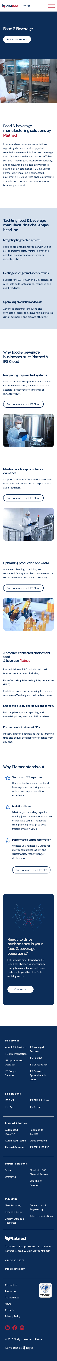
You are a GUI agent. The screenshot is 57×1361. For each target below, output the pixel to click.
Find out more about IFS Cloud (23, 404)
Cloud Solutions (38, 1140)
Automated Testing (15, 1140)
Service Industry (13, 1212)
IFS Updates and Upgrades (14, 1062)
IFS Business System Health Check (38, 1075)
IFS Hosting (36, 1058)
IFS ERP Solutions (39, 1100)
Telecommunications (41, 1216)
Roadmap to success (36, 1132)
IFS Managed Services (37, 1049)
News (8, 1304)
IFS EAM (9, 1100)
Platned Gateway (14, 1147)
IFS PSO (9, 1107)
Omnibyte (10, 1177)
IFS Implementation (16, 1054)
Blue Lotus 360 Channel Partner (39, 1172)
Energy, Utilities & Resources (14, 1221)
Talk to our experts (17, 39)
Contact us (20, 989)
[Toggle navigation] (51, 6)
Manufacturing (13, 1205)
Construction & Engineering (38, 1207)
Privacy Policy (12, 1316)
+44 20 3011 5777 (14, 1260)
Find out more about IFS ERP (31, 870)
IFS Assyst (35, 1107)
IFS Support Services (11, 1073)
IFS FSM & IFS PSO (39, 1147)
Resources (10, 1291)
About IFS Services (15, 1047)
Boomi (8, 1170)
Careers (9, 1310)
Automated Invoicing (11, 1132)
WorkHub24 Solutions (36, 1183)
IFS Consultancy (39, 1064)
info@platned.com (15, 1269)
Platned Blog (12, 1297)
